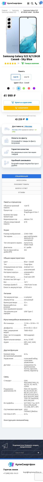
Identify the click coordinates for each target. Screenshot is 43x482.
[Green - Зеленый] (24, 88)
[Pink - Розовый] (29, 88)
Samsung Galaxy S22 (9, 12)
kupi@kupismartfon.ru (32, 472)
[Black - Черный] (8, 88)
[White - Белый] (13, 88)
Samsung (15, 10)
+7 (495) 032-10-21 (10, 473)
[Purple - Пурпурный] (34, 88)
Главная (4, 10)
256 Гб (26, 77)
